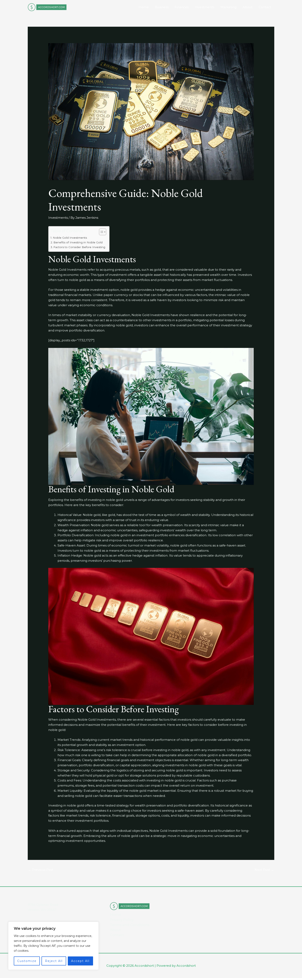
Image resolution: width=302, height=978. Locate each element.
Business (161, 7)
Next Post (264, 870)
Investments (204, 7)
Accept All (80, 961)
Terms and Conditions (130, 925)
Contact (265, 7)
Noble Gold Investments (70, 237)
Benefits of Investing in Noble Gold (78, 242)
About (247, 7)
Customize (27, 961)
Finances (182, 7)
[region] (53, 946)
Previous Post (40, 870)
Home (144, 7)
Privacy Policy (122, 920)
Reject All (54, 961)
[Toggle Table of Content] (100, 231)
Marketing (228, 7)
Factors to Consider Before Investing (79, 247)
